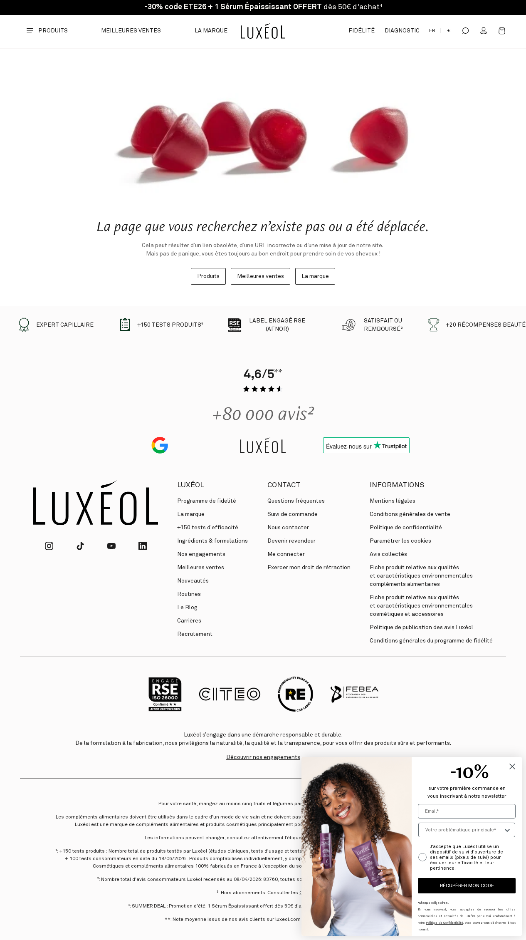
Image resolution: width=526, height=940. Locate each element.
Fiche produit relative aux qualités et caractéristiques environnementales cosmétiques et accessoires (421, 606)
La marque (211, 31)
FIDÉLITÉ (361, 31)
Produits (208, 276)
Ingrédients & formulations (212, 541)
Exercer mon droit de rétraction (309, 567)
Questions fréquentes (296, 501)
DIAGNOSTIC (402, 31)
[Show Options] (507, 830)
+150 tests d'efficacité (207, 528)
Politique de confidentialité (406, 528)
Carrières (189, 621)
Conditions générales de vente (410, 514)
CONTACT (283, 485)
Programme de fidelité (206, 501)
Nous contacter (288, 528)
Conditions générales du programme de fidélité (431, 641)
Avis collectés (388, 554)
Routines (189, 594)
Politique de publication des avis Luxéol (421, 627)
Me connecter (286, 554)
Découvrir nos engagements (263, 757)
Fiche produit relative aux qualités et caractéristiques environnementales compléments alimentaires (421, 576)
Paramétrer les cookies (400, 541)
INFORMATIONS (397, 485)
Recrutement (194, 634)
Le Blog (187, 607)
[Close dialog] (512, 766)
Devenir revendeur (291, 541)
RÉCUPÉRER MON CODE (467, 885)
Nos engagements (201, 554)
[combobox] (464, 830)
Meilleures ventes (131, 31)
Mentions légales (392, 501)
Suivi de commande (292, 514)
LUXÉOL (190, 485)
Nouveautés (193, 581)
